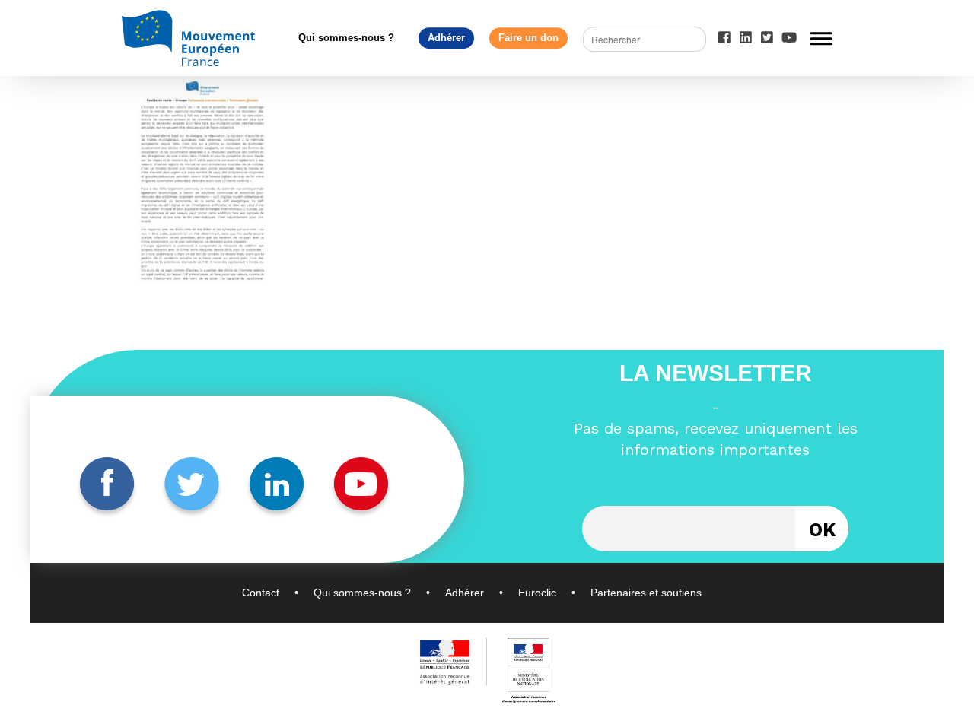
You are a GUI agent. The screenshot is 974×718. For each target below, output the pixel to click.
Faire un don (528, 37)
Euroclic (537, 592)
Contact (260, 592)
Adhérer (446, 37)
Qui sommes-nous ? (346, 37)
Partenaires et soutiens (646, 592)
